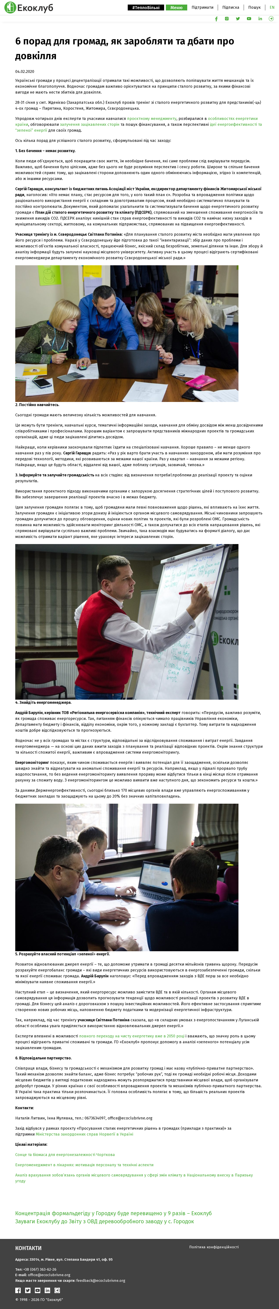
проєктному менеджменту (151, 118)
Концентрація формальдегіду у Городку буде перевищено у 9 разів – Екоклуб (113, 1213)
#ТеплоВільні (146, 7)
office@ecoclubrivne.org (49, 1275)
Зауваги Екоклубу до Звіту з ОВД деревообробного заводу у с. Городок (104, 1221)
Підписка (230, 7)
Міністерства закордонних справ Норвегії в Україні (84, 1134)
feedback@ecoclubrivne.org (100, 1280)
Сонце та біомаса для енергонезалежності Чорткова (65, 1154)
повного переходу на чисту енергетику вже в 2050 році (131, 1036)
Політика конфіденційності (214, 1247)
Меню (176, 7)
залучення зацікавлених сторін (89, 124)
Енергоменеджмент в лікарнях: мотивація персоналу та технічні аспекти (84, 1165)
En (272, 7)
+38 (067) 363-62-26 (39, 1269)
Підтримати (202, 7)
